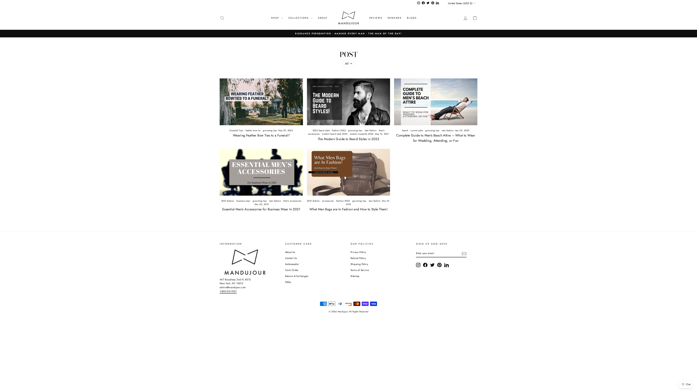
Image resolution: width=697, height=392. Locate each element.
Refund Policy (358, 258)
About (323, 18)
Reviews (375, 18)
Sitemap (355, 276)
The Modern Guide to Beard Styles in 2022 (348, 139)
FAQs (288, 282)
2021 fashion (227, 201)
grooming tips (270, 130)
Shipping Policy (359, 264)
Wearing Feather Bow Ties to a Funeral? (261, 135)
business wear (243, 201)
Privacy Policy (358, 252)
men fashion (370, 130)
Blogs (412, 18)
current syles (417, 130)
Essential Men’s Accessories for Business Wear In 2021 (261, 209)
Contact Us (291, 258)
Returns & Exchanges (296, 276)
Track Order (292, 270)
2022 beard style (321, 130)
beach (405, 130)
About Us (290, 252)
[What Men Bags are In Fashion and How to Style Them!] (348, 172)
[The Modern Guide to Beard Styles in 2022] (348, 101)
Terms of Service (359, 270)
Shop (275, 18)
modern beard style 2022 (334, 134)
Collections (299, 18)
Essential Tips (236, 130)
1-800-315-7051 (228, 291)
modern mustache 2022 (362, 134)
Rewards (395, 18)
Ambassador (292, 264)
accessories (328, 201)
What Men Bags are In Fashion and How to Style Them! (348, 209)
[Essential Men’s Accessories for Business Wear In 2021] (261, 172)
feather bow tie (253, 130)
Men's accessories (292, 201)
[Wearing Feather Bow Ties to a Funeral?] (261, 101)
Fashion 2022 (339, 130)
